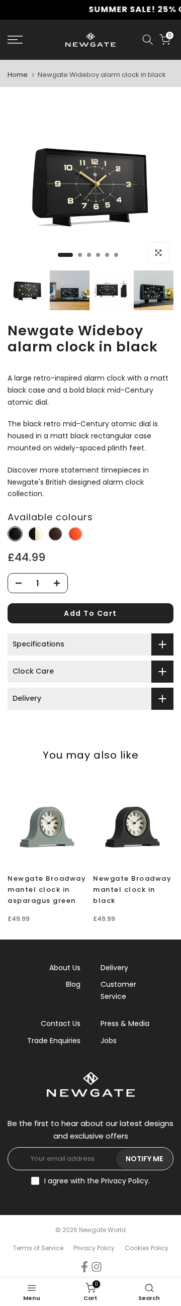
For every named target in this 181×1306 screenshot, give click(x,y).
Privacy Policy (124, 1181)
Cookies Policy (146, 1248)
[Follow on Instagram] (96, 1267)
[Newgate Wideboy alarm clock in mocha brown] (55, 534)
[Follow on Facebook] (84, 1267)
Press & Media (125, 1023)
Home (18, 74)
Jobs (109, 1041)
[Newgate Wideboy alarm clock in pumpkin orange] (75, 534)
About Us (64, 968)
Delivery (114, 968)
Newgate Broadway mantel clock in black (132, 889)
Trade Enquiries (53, 1041)
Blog (73, 984)
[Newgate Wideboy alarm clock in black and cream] (35, 534)
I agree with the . (97, 1181)
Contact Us (60, 1023)
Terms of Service (38, 1248)
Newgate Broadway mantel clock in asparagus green (47, 889)
